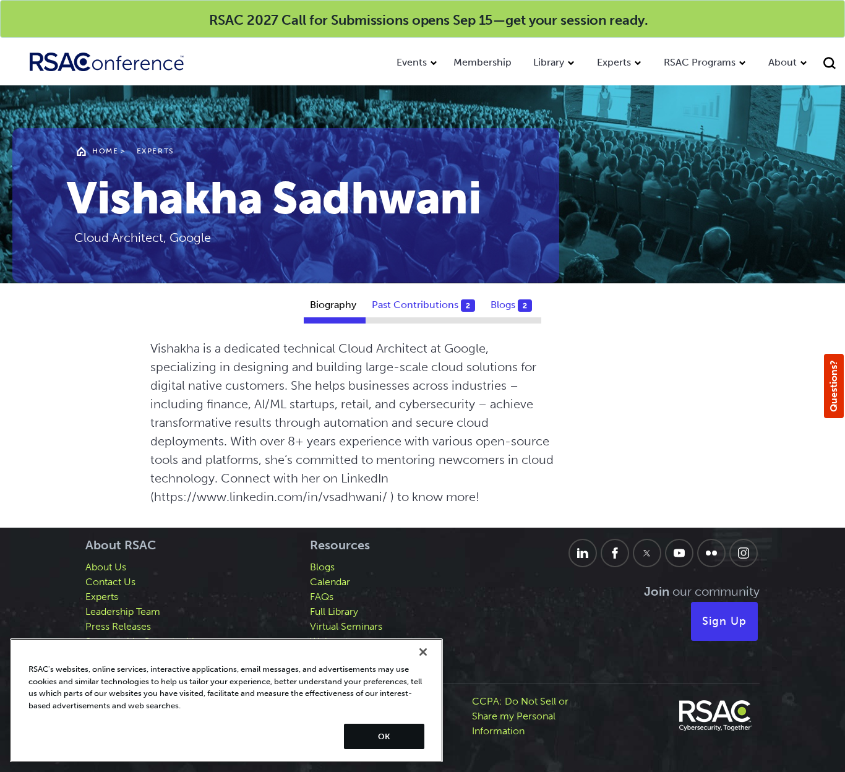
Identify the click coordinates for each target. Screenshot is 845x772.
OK (384, 736)
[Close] (423, 652)
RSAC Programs (700, 62)
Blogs (322, 567)
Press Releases (118, 626)
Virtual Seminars (346, 626)
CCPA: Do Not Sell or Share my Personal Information (520, 716)
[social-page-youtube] (679, 553)
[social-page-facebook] (615, 553)
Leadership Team (122, 611)
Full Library (334, 611)
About (782, 62)
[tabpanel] (423, 429)
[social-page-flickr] (711, 553)
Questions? (833, 386)
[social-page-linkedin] (582, 553)
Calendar (330, 582)
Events (412, 62)
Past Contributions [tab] (421, 305)
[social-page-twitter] (647, 553)
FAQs (321, 597)
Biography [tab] (333, 305)
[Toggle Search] (831, 64)
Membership (482, 62)
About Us (105, 567)
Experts (614, 62)
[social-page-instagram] (743, 553)
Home (105, 151)
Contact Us (110, 582)
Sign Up (724, 621)
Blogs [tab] (509, 305)
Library (548, 62)
